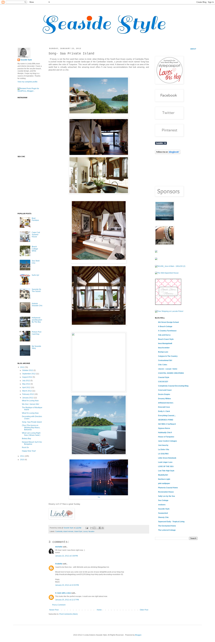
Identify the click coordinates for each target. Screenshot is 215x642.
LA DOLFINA (163, 454)
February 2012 (28, 394)
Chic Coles (162, 365)
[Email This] (91, 527)
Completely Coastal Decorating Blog (173, 386)
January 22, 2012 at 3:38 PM (66, 556)
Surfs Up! (35, 275)
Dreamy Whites (164, 399)
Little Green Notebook (167, 458)
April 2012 (26, 387)
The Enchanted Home (167, 526)
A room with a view (63, 593)
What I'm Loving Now (30, 401)
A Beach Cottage (165, 326)
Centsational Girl (165, 360)
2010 (22, 460)
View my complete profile (27, 82)
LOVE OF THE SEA (166, 466)
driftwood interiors (165, 403)
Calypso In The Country (168, 356)
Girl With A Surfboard (167, 424)
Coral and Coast (165, 390)
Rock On (25, 447)
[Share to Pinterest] (102, 527)
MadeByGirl (163, 475)
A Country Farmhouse (167, 331)
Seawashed (163, 513)
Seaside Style (69, 528)
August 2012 (27, 377)
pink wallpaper (164, 483)
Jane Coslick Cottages (167, 441)
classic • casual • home (167, 369)
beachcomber (164, 348)
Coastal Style (163, 377)
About (193, 49)
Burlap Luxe (163, 352)
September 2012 (29, 374)
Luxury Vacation (88, 531)
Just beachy (163, 445)
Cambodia (58, 531)
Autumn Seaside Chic (37, 304)
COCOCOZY (163, 382)
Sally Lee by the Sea (166, 496)
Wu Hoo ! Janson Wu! (30, 404)
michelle (58, 547)
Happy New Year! (29, 451)
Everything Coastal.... (167, 416)
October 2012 (27, 370)
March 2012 (27, 391)
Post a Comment (58, 605)
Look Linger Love (165, 462)
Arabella (58, 564)
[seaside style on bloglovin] (167, 153)
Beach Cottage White (35, 249)
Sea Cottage (163, 500)
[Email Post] (87, 528)
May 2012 (26, 384)
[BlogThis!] (94, 527)
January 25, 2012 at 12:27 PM (67, 600)
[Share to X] (97, 527)
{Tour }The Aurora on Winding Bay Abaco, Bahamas (31, 427)
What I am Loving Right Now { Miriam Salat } (31, 434)
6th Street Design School (168, 322)
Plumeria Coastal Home (168, 488)
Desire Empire (164, 394)
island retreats (68, 531)
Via (99, 497)
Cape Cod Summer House (36, 234)
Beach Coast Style (166, 339)
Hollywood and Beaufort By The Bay (37, 320)
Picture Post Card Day (36, 333)
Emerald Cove (164, 407)
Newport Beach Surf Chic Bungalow (32, 443)
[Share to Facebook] (99, 527)
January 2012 (28, 398)
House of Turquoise (166, 437)
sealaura (161, 505)
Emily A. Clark (164, 411)
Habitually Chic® (165, 433)
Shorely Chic (163, 517)
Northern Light (164, 479)
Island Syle (78, 531)
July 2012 (26, 381)
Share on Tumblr (161, 143)
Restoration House (166, 492)
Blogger (138, 635)
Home (99, 610)
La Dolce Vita (163, 449)
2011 (22, 456)
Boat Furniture (35, 219)
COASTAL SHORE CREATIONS (171, 373)
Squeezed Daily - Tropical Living (171, 522)
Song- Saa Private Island (32, 422)
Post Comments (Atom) (68, 614)
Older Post (144, 610)
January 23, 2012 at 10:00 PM (67, 585)
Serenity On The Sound (36, 290)
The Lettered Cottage (167, 530)
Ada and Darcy (164, 335)
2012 (22, 367)
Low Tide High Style (166, 471)
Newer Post (54, 610)
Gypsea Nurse (164, 428)
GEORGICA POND (165, 420)
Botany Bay (26, 439)
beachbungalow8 (165, 343)
